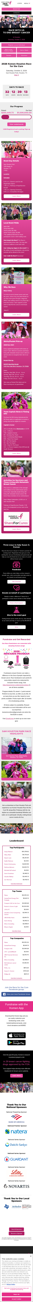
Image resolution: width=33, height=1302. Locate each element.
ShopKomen (10, 718)
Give (16, 627)
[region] (16, 1278)
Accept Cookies (16, 1299)
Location (6, 174)
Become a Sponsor (16, 1233)
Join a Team (24, 50)
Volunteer (24, 55)
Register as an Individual (16, 45)
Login (19, 3)
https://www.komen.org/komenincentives (16, 685)
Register (16, 9)
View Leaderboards (16, 124)
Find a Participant (16, 603)
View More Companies (16, 978)
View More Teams (16, 931)
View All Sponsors (16, 1229)
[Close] (31, 1256)
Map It (16, 75)
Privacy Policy (11, 1284)
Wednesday (20, 428)
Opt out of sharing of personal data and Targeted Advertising (16, 1289)
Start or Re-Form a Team (8, 50)
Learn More (16, 196)
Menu (26, 3)
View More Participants (16, 883)
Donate (16, 13)
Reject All (16, 1294)
